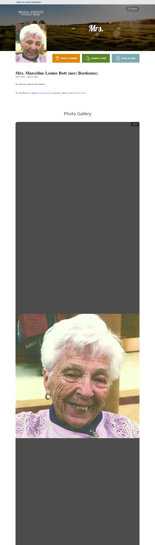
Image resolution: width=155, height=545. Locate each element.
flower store (81, 92)
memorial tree (45, 92)
